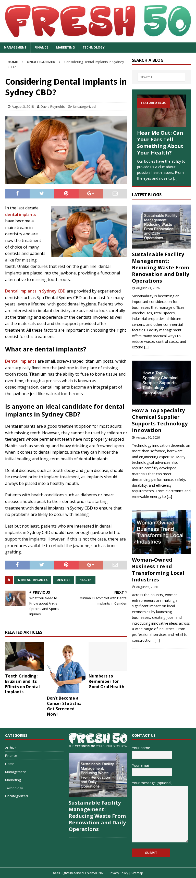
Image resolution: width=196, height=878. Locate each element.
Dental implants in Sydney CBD (35, 291)
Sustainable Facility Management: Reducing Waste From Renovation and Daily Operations (160, 267)
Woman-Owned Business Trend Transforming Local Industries (158, 569)
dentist (63, 580)
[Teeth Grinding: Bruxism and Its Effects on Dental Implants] (24, 656)
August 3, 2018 (23, 106)
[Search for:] (161, 77)
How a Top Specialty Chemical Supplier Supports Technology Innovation (160, 420)
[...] (175, 178)
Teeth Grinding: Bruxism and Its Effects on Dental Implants (22, 684)
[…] (146, 347)
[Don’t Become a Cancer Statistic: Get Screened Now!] (66, 667)
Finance (41, 47)
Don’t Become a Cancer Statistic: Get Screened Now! (64, 706)
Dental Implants (32, 580)
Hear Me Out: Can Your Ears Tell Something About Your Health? (160, 142)
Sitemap (137, 873)
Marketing (65, 47)
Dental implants (20, 361)
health (85, 580)
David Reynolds (53, 106)
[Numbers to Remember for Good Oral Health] (108, 656)
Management (15, 47)
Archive (11, 747)
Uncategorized (84, 106)
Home (9, 763)
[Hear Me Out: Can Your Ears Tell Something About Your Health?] (161, 111)
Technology (94, 47)
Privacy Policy (118, 873)
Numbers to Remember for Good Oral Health (106, 681)
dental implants (20, 214)
